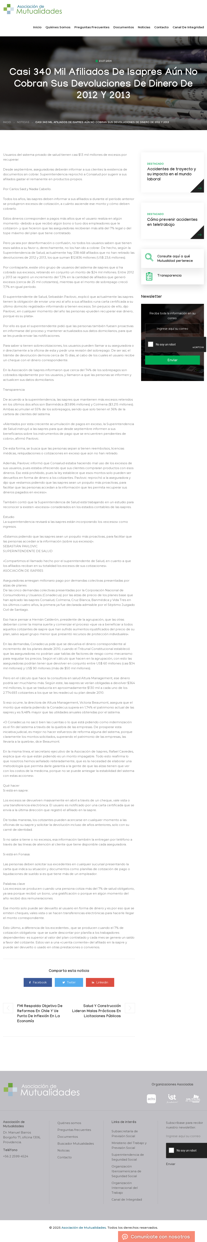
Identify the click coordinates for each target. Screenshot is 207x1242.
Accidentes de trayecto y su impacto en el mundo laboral (171, 174)
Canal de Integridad (188, 27)
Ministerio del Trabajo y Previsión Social (129, 1145)
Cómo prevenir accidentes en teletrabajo (172, 223)
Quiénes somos (57, 27)
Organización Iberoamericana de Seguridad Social (126, 1171)
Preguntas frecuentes (91, 27)
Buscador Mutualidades (75, 1143)
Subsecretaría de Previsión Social (125, 1133)
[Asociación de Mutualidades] (32, 9)
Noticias (144, 27)
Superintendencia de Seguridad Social (128, 1157)
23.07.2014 (105, 61)
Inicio (37, 27)
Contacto (161, 27)
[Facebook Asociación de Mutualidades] (99, 1234)
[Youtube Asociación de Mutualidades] (107, 1234)
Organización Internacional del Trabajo (125, 1188)
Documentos (123, 27)
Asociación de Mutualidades (83, 1227)
